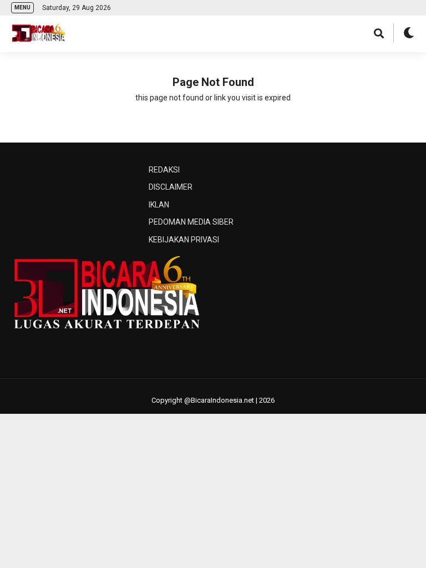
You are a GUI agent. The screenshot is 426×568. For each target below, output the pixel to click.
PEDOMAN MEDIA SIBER (191, 221)
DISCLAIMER (170, 186)
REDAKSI (164, 169)
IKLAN (159, 204)
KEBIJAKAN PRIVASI (184, 239)
